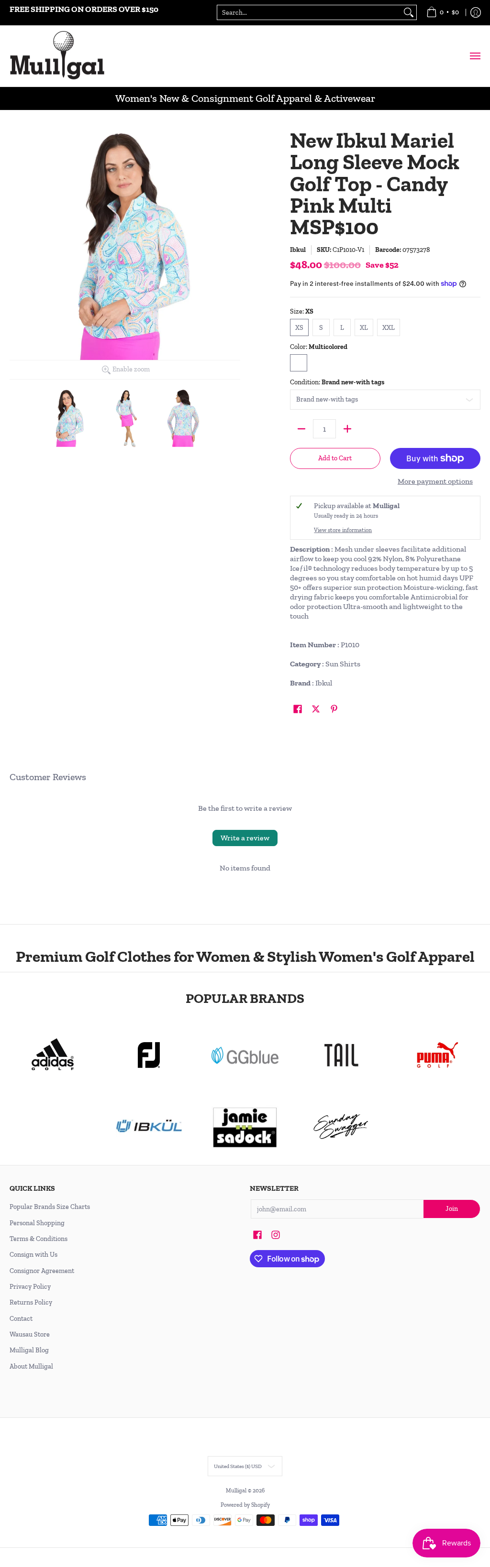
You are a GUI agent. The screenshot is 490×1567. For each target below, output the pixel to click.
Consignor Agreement (42, 1271)
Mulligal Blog (29, 1350)
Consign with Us (33, 1255)
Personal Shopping (37, 1223)
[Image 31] (149, 1126)
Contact (21, 1319)
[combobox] (309, 12)
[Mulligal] (57, 56)
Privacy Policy (30, 1287)
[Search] (408, 12)
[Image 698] (245, 1126)
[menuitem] (442, 12)
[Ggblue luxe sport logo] (245, 1055)
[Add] (347, 428)
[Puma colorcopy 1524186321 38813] (437, 1055)
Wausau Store (30, 1334)
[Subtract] (301, 428)
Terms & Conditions (38, 1239)
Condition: (337, 382)
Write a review (245, 837)
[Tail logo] (341, 1055)
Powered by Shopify (245, 1505)
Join (451, 1209)
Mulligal (237, 1490)
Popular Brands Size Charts (50, 1207)
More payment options (435, 481)
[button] (297, 709)
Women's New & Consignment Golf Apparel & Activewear (245, 98)
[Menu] (474, 56)
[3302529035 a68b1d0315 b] (149, 1055)
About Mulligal (31, 1366)
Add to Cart (335, 458)
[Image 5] (341, 1126)
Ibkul (298, 250)
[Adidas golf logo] (53, 1055)
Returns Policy (31, 1302)
